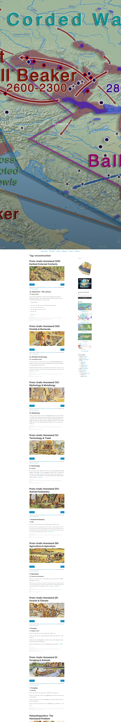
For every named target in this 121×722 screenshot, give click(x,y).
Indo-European (45, 708)
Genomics (71, 251)
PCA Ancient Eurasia (84, 351)
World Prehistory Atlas (84, 311)
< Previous (32, 284)
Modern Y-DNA (84, 331)
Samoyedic (58, 426)
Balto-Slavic (85, 366)
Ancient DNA (51, 251)
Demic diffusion (41, 317)
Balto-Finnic (36, 317)
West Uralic (88, 373)
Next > (62, 284)
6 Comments (32, 591)
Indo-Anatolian (50, 317)
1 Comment (32, 320)
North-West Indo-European (84, 360)
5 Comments (32, 482)
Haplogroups (64, 251)
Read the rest (33, 314)
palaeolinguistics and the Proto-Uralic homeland (48, 287)
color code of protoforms (33, 288)
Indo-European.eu (60, 124)
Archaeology (32, 317)
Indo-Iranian (45, 426)
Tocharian (84, 358)
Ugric (61, 426)
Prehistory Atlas (44, 251)
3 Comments (32, 709)
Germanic (85, 365)
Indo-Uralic (54, 317)
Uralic (30, 375)
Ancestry (58, 251)
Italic (85, 362)
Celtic (84, 363)
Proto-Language (53, 426)
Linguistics (77, 251)
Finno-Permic (46, 317)
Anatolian (85, 356)
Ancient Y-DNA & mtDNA (85, 322)
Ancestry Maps (84, 341)
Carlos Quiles (32, 316)
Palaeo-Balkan (85, 368)
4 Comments (32, 429)
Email (79, 293)
